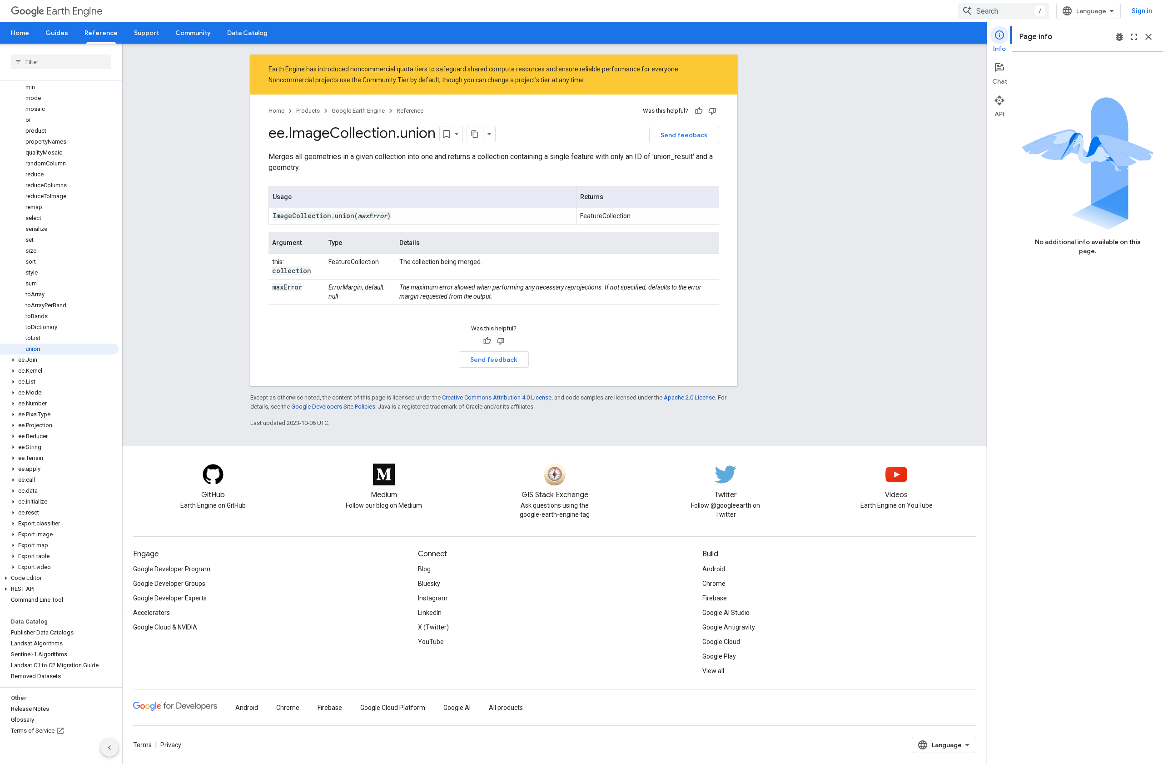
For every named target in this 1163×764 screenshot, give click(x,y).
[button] (59, 360)
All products (506, 707)
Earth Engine (74, 11)
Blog (424, 569)
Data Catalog (247, 33)
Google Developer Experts (170, 598)
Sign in (1142, 11)
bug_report (1119, 36)
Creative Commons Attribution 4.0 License (497, 397)
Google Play (719, 656)
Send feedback (684, 135)
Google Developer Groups (169, 583)
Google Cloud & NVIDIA (165, 627)
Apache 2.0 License (689, 397)
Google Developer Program (171, 569)
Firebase (714, 598)
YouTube (431, 641)
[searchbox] (61, 62)
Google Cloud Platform (392, 707)
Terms (142, 745)
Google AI (457, 707)
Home (20, 33)
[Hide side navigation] (109, 748)
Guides (56, 33)
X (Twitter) (433, 627)
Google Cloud (721, 641)
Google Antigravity (728, 627)
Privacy (170, 745)
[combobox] (1003, 11)
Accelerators (151, 612)
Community (193, 33)
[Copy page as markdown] (475, 134)
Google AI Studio (726, 612)
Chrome (714, 583)
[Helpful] (699, 111)
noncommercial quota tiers (388, 69)
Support (146, 33)
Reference (101, 33)
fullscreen (1133, 36)
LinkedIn (430, 612)
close (1148, 36)
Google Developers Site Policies (333, 406)
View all (713, 670)
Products (308, 110)
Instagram (432, 598)
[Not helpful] (712, 111)
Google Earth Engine (358, 110)
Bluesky (429, 583)
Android (713, 569)
